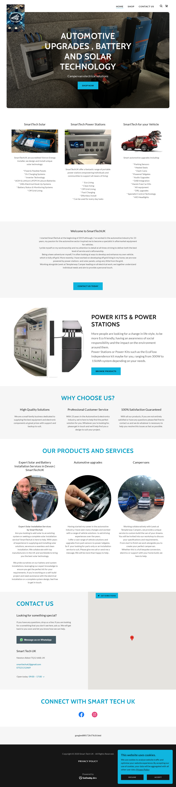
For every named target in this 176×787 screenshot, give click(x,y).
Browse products (106, 371)
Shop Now (88, 85)
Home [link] (119, 6)
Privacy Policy (142, 769)
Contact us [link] (146, 6)
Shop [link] (131, 6)
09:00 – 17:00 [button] (35, 676)
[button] (43, 677)
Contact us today (88, 286)
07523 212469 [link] (23, 667)
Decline (132, 777)
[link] (16, 5)
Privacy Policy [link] (88, 761)
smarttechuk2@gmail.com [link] (28, 664)
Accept (158, 777)
